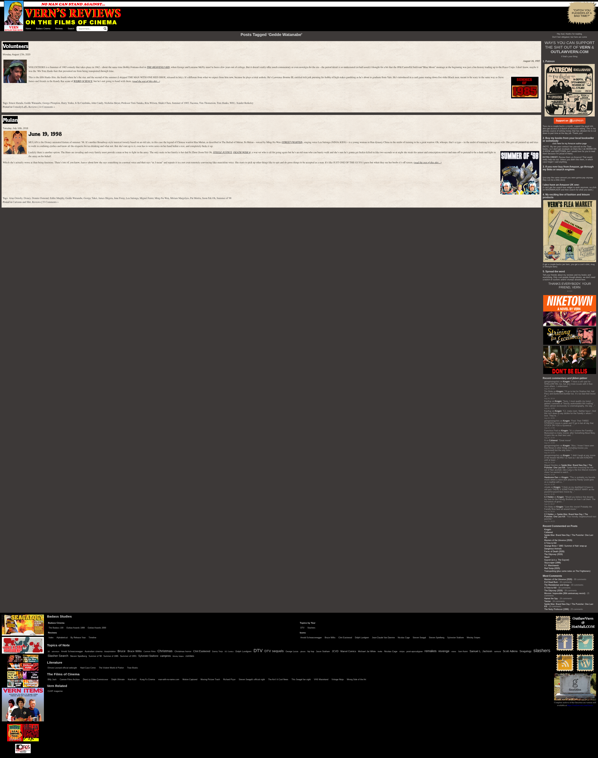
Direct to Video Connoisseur (95, 679)
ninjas (402, 651)
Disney (27, 198)
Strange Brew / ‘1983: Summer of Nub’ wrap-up (565, 546)
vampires (165, 655)
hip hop (310, 651)
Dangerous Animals (553, 548)
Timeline (92, 637)
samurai (497, 651)
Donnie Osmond (40, 198)
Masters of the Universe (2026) (558, 540)
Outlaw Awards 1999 (75, 628)
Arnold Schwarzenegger (311, 637)
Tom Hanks (222, 103)
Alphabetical (62, 637)
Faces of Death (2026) (554, 551)
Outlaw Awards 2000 (97, 628)
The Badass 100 (56, 628)
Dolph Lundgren (362, 637)
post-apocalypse (414, 651)
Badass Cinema (43, 28)
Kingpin (566, 381)
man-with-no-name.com (168, 679)
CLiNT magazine (55, 691)
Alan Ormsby (15, 198)
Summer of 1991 (128, 656)
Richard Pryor (229, 679)
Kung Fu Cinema (147, 679)
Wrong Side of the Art (356, 679)
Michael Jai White (367, 651)
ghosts (303, 651)
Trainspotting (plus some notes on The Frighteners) (567, 571)
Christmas (165, 651)
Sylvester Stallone (455, 637)
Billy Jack (52, 679)
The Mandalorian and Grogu (556, 585)
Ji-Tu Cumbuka (82, 103)
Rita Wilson (151, 103)
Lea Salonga (132, 198)
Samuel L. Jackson (481, 651)
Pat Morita (195, 198)
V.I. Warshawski (551, 565)
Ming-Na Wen (162, 198)
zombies (189, 656)
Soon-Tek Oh (208, 198)
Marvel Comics (348, 651)
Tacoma (194, 103)
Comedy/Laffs (20, 107)
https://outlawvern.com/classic (580, 705)
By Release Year (78, 637)
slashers (541, 650)
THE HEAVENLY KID (158, 67)
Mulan (10, 120)
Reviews (59, 28)
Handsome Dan (551, 477)
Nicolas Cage (404, 637)
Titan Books (132, 668)
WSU (232, 103)
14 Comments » (47, 107)
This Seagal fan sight (301, 679)
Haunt (547, 557)
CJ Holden (549, 497)
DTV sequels (274, 651)
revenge (443, 651)
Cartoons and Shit (22, 202)
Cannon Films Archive (70, 679)
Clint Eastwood (345, 637)
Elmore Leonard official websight (62, 668)
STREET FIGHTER (292, 142)
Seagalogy (526, 651)
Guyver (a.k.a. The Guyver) (556, 560)
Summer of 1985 (180, 103)
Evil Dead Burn (551, 582)
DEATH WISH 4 (241, 152)
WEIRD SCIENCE (83, 81)
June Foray (119, 198)
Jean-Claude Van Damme (383, 637)
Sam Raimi (463, 651)
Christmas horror (183, 651)
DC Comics (229, 651)
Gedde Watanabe (32, 103)
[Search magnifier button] (105, 29)
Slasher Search (58, 655)
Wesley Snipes (473, 637)
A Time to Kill (550, 543)
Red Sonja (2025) (552, 568)
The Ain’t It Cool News (278, 679)
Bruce (122, 651)
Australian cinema (93, 651)
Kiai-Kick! (132, 679)
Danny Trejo (217, 651)
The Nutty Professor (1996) (556, 609)
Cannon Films (150, 651)
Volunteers (15, 46)
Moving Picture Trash (210, 679)
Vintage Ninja (338, 679)
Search (71, 28)
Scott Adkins (510, 651)
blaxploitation (110, 651)
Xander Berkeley (244, 103)
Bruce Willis (330, 637)
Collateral (553, 440)
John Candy (97, 103)
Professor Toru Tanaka (132, 103)
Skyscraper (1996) (552, 562)
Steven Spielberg (436, 637)
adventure (55, 651)
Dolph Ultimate (118, 679)
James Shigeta (105, 198)
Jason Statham (323, 651)
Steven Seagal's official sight (252, 679)
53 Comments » (51, 202)
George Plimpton (51, 103)
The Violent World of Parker (111, 668)
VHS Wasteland (321, 679)
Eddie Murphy (57, 198)
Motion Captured (190, 679)
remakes (431, 651)
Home (28, 28)
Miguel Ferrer (146, 198)
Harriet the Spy (551, 598)
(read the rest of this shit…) (146, 81)
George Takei (90, 198)
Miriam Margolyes (179, 198)
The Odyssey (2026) (553, 554)
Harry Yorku (67, 103)
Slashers (311, 628)
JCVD (335, 651)
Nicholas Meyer (112, 103)
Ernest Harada (16, 103)
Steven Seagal (419, 637)
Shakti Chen (164, 103)
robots (453, 651)
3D (49, 651)
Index (51, 637)
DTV (302, 628)
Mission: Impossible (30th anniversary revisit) (564, 593)
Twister (547, 601)
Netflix (380, 651)
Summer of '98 (224, 198)
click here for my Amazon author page (569, 143)
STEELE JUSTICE (222, 152)
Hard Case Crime (88, 668)
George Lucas (292, 651)
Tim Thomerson (207, 103)
